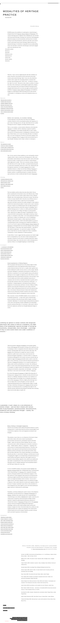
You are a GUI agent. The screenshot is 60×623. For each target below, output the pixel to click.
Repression (10, 128)
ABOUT (4, 605)
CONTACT (5, 610)
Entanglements (4, 515)
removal (18, 89)
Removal (2, 142)
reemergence (28, 89)
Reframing (26, 167)
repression (15, 89)
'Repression (34, 370)
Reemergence (10, 225)
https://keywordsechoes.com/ (39, 549)
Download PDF (8, 17)
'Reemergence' (13, 130)
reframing (22, 89)
